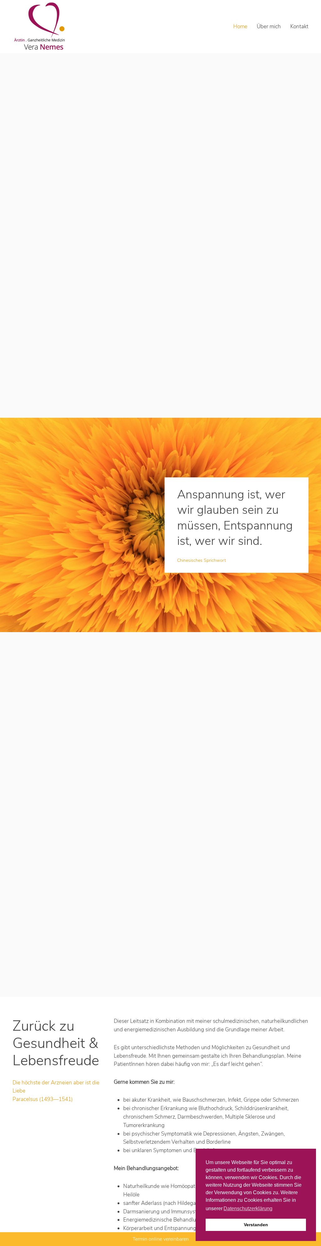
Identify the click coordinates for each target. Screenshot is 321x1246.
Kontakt (299, 26)
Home (240, 26)
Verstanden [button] (256, 1224)
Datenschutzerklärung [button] (248, 1208)
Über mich (269, 26)
